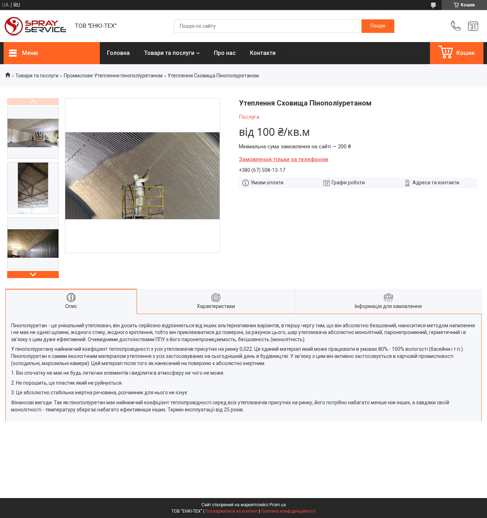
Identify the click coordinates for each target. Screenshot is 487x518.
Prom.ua (278, 504)
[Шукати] (378, 26)
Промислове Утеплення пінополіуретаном (113, 75)
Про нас (225, 53)
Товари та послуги (169, 53)
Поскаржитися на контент (231, 511)
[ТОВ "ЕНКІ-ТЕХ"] (36, 26)
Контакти (263, 53)
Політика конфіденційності (288, 511)
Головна (118, 53)
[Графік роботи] (473, 26)
